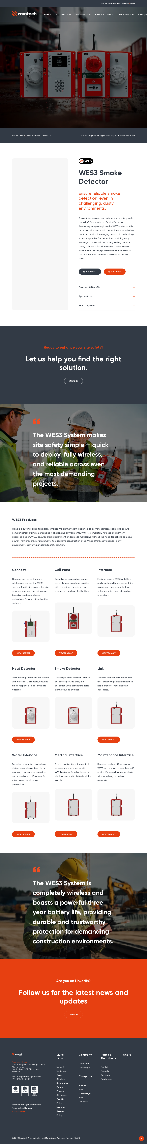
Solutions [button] (81, 14)
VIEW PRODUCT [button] (23, 653)
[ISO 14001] (25, 1091)
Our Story (84, 1064)
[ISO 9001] (15, 1091)
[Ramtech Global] (24, 14)
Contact (83, 1102)
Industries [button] (124, 14)
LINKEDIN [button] (73, 1014)
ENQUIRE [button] (73, 381)
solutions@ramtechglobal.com (26, 1077)
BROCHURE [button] (116, 272)
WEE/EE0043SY (19, 1112)
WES (22, 135)
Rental (104, 1067)
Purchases (106, 1079)
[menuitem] (48, 15)
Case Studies (104, 14)
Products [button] (62, 14)
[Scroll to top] (141, 1138)
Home (48, 14)
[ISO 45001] (34, 1091)
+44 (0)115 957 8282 (21, 1079)
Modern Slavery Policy (61, 1111)
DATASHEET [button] (91, 272)
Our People (84, 1068)
